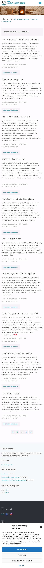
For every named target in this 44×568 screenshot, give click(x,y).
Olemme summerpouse (12, 79)
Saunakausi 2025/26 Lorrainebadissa (13, 480)
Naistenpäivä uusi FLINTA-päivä (16, 116)
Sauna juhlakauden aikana (14, 159)
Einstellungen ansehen (22, 561)
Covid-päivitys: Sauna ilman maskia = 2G (20, 313)
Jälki (20, 565)
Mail (2, 514)
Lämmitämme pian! (10, 393)
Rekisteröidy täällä (7, 465)
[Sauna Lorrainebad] (3, 3)
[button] (41, 527)
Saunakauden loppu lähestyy (10, 477)
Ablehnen (22, 555)
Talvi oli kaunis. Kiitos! (11, 238)
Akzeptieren (22, 549)
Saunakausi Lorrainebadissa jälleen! (18, 199)
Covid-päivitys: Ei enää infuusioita (17, 353)
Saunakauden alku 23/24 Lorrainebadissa (20, 39)
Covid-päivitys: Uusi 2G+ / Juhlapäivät (18, 273)
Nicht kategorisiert (10, 67)
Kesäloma (4, 474)
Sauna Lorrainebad (16, 3)
